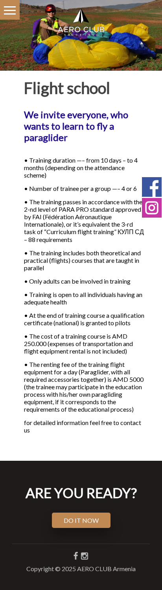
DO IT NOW (81, 520)
